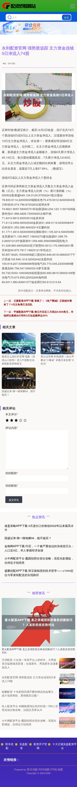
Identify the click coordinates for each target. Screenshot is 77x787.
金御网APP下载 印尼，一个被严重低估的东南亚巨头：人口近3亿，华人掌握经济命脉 (39, 548)
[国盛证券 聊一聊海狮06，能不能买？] (19, 378)
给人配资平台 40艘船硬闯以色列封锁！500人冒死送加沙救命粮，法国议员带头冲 (30, 708)
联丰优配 (9, 746)
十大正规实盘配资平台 (64, 746)
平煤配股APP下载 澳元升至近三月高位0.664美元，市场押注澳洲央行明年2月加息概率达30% (38, 313)
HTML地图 (56, 769)
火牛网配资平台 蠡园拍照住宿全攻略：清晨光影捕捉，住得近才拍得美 (29, 722)
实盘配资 (24, 746)
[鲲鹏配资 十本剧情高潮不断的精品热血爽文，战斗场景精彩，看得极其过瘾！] (67, 693)
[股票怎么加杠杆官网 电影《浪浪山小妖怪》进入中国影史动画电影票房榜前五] (19, 343)
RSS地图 (43, 769)
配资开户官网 (40, 746)
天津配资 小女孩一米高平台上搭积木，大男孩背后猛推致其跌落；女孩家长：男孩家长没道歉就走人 (30, 663)
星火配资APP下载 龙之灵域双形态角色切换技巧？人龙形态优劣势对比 (38, 650)
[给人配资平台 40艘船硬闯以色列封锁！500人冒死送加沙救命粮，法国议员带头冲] (67, 708)
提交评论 (14, 500)
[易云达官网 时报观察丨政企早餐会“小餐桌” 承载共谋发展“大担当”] (57, 343)
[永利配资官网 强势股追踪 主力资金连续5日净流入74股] (67, 679)
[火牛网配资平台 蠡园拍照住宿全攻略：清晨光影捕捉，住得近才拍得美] (67, 722)
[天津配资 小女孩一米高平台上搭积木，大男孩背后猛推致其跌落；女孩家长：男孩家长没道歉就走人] (67, 663)
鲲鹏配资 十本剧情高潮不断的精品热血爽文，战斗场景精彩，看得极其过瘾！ (29, 693)
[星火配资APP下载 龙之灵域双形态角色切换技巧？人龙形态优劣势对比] (38, 622)
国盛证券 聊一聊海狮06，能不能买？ (27, 538)
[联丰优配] (19, 5)
